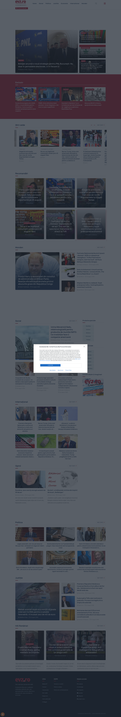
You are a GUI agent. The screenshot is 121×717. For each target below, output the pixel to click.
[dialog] (60, 358)
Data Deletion (53, 370)
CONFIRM (50, 365)
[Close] (84, 347)
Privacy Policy (68, 370)
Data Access (60, 370)
